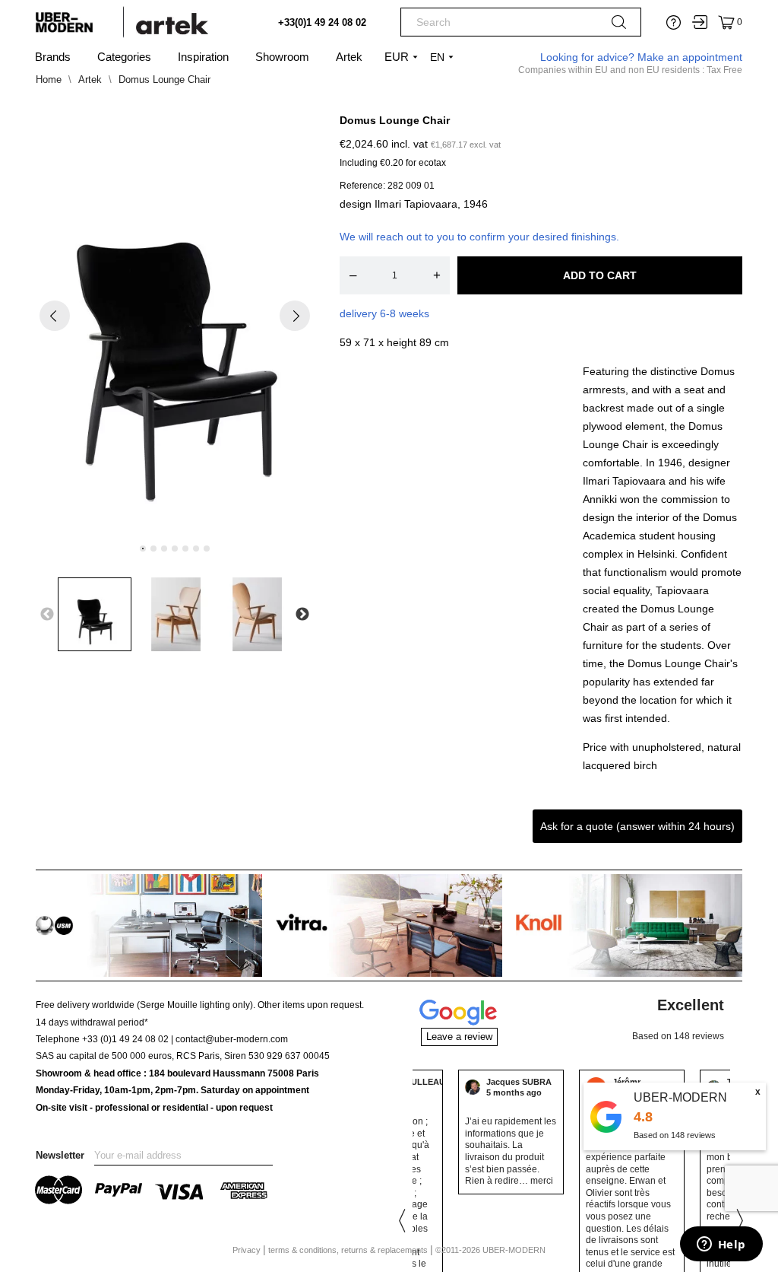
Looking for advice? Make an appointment (641, 57)
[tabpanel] (175, 329)
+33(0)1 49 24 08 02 (322, 22)
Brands (53, 56)
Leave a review (459, 1036)
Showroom (282, 56)
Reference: (362, 185)
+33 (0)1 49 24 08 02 (125, 1039)
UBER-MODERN (680, 1097)
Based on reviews (675, 1135)
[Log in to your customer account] (699, 22)
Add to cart (600, 275)
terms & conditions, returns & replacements (349, 1250)
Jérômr (510, 1081)
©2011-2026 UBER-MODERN (490, 1250)
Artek (349, 56)
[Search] (619, 25)
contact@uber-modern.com (232, 1039)
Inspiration (203, 56)
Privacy (247, 1250)
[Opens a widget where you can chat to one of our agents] (721, 1245)
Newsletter (60, 1155)
